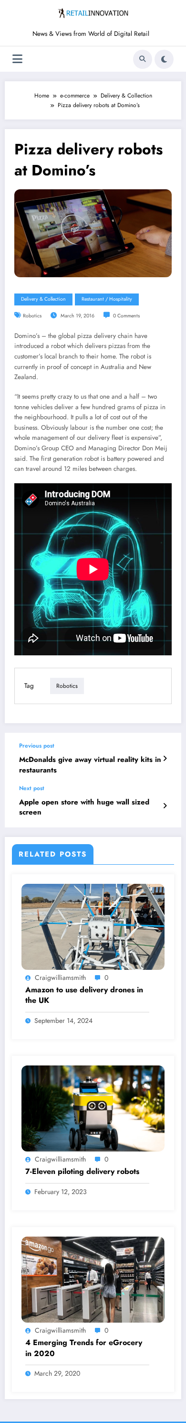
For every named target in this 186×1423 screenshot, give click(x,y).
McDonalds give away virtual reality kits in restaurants (90, 765)
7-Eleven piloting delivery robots (82, 1171)
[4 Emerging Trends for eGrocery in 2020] (93, 1279)
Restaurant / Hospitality (107, 299)
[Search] (142, 59)
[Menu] (17, 59)
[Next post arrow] (165, 806)
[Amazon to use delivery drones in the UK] (93, 926)
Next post (31, 788)
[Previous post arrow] (165, 758)
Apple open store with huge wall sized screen (84, 807)
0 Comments (126, 315)
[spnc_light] (164, 59)
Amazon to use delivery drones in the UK (84, 995)
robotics (32, 315)
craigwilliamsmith (60, 977)
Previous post (36, 745)
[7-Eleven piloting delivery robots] (93, 1108)
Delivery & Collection (43, 299)
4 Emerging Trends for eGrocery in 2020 (83, 1347)
